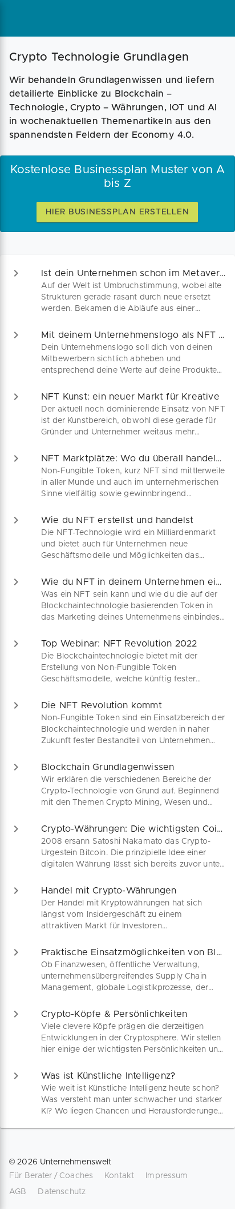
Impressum (166, 1176)
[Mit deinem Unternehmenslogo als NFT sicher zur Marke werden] (117, 352)
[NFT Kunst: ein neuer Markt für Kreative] (117, 414)
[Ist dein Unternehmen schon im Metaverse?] (117, 290)
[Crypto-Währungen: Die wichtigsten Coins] (117, 846)
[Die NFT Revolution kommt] (117, 722)
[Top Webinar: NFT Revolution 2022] (117, 661)
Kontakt (119, 1176)
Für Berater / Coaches (51, 1176)
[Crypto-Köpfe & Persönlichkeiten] (117, 1031)
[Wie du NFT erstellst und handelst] (117, 537)
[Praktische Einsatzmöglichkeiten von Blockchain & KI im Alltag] (117, 969)
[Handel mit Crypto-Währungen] (117, 908)
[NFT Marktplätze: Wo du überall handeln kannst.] (117, 475)
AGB (17, 1192)
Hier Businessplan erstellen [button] (117, 212)
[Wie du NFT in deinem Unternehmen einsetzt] (117, 599)
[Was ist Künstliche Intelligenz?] (117, 1093)
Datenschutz (62, 1192)
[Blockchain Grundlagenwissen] (117, 784)
